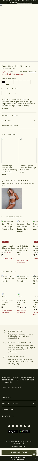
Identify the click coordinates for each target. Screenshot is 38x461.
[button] (19, 115)
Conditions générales (18, 446)
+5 (27, 307)
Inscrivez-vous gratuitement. (17, 351)
